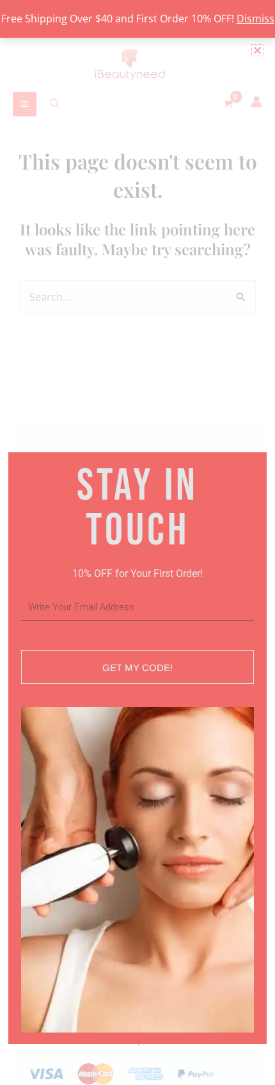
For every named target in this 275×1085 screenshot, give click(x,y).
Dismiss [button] (255, 19)
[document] (137, 542)
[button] (257, 50)
